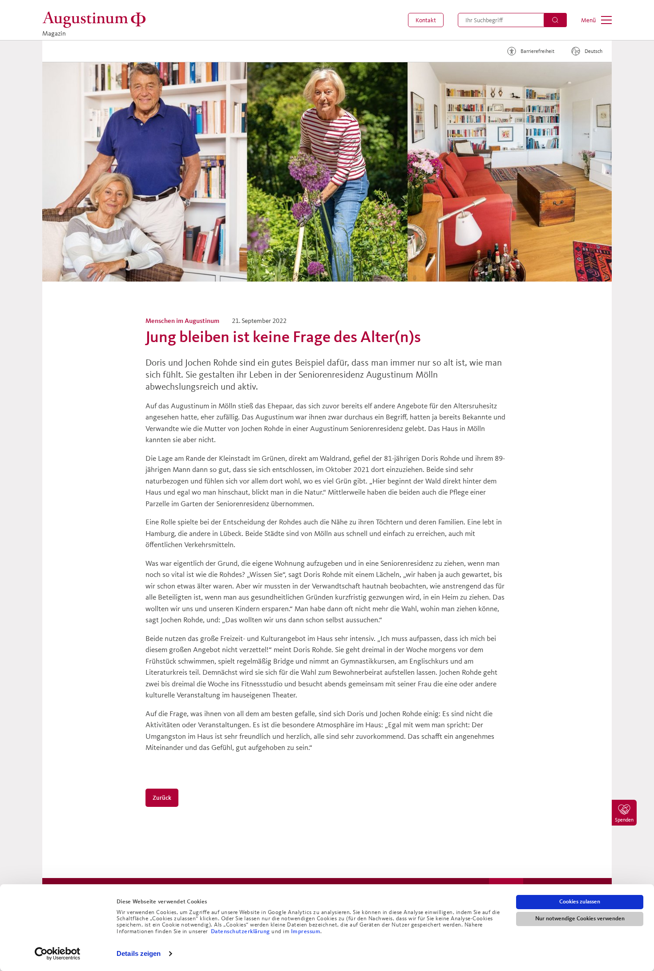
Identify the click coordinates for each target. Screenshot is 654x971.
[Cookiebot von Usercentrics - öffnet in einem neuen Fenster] (58, 953)
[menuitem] (426, 20)
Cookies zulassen (579, 901)
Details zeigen (139, 953)
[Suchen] (555, 20)
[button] (426, 20)
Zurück (162, 798)
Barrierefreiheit (537, 51)
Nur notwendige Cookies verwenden (580, 918)
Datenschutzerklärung (241, 931)
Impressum (306, 931)
